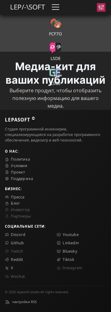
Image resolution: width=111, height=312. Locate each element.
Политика (20, 159)
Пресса (17, 197)
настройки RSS (24, 301)
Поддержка (22, 178)
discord (18, 234)
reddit (17, 259)
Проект (18, 172)
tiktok (68, 259)
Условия (19, 165)
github (17, 243)
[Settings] (101, 7)
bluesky (70, 251)
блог (15, 203)
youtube (70, 234)
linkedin (71, 243)
